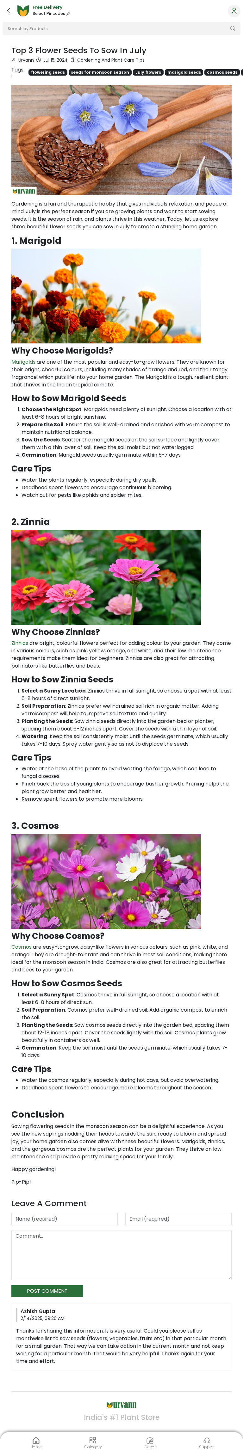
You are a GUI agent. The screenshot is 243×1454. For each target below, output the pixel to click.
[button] (9, 11)
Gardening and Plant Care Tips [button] (111, 60)
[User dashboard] (234, 11)
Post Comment (47, 1291)
